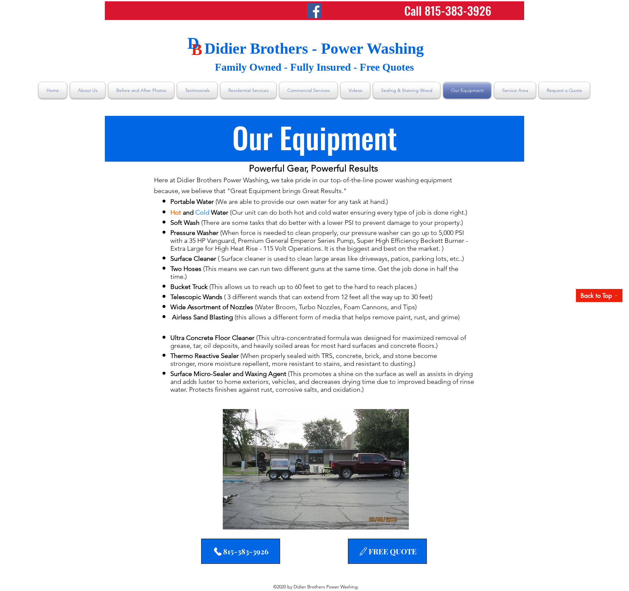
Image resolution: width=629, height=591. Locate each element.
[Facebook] (314, 10)
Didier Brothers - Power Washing (314, 48)
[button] (316, 469)
